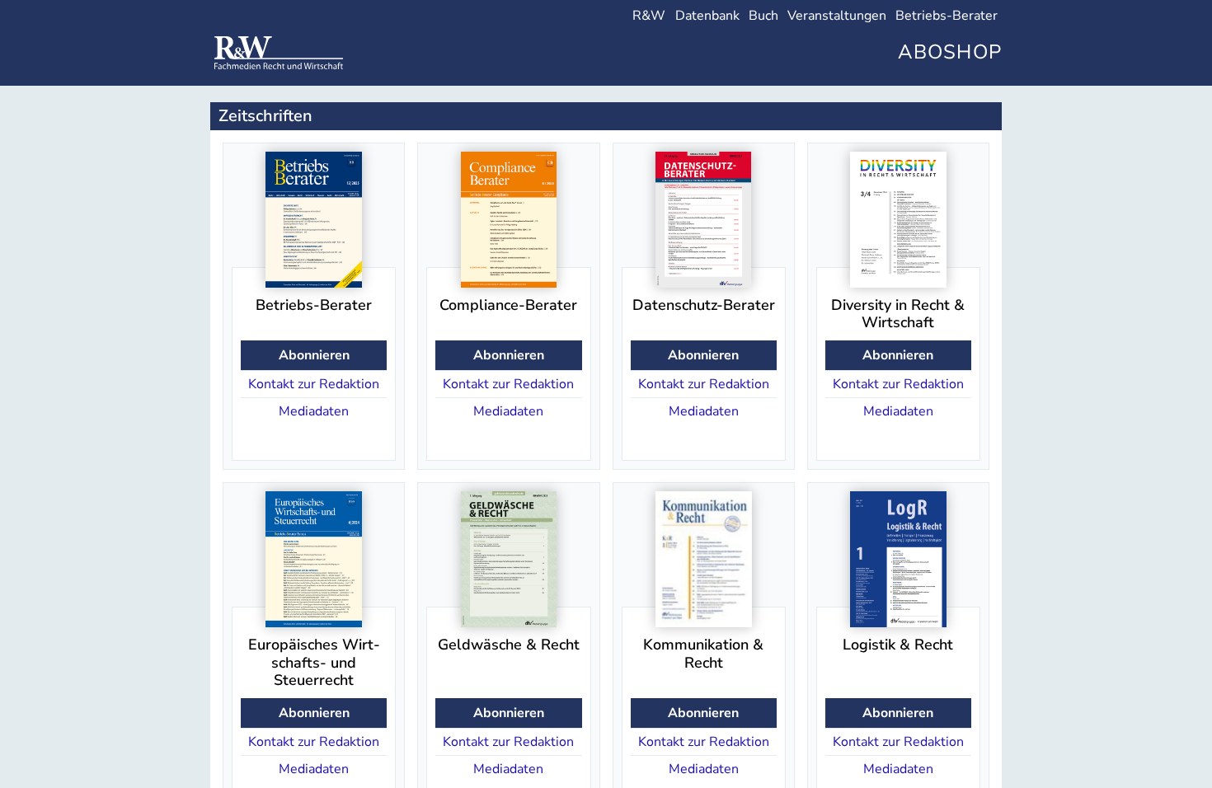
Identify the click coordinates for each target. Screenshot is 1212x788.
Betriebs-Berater (946, 16)
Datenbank (707, 16)
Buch (763, 16)
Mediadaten (314, 411)
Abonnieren (314, 355)
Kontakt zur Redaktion (313, 384)
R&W (648, 16)
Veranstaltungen (836, 16)
